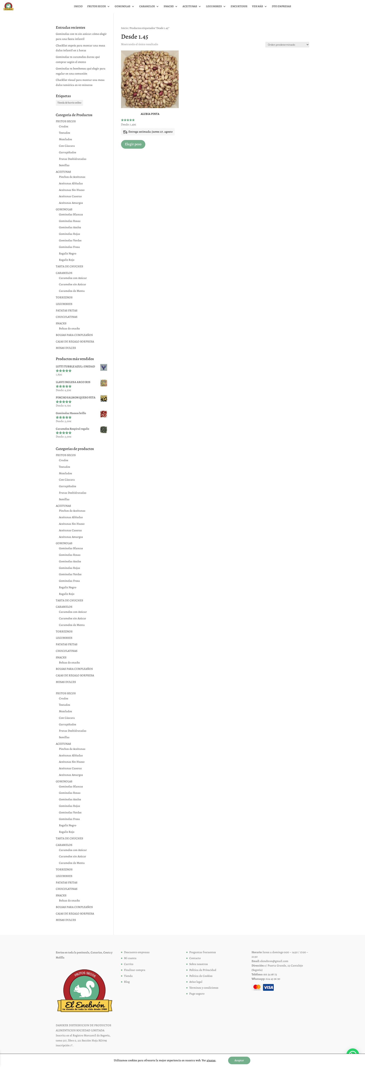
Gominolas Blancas (71, 214)
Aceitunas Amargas (71, 203)
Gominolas (122, 6)
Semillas (64, 165)
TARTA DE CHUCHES (69, 266)
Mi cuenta (130, 958)
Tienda (128, 976)
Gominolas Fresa (69, 247)
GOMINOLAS (64, 209)
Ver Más (257, 6)
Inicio (78, 6)
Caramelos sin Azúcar (72, 284)
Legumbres (214, 6)
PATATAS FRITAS (66, 311)
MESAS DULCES (66, 348)
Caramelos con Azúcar (73, 278)
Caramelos (147, 6)
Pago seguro (196, 994)
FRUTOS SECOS (66, 121)
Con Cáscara (67, 146)
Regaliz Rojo (66, 260)
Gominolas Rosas (69, 221)
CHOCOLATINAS (66, 317)
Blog (127, 982)
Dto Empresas (281, 6)
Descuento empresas (137, 952)
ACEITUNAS (63, 172)
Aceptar (239, 1060)
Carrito (128, 964)
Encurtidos (239, 6)
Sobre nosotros (198, 964)
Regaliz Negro (67, 253)
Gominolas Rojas (69, 234)
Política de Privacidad (202, 970)
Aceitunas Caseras (70, 196)
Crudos (63, 126)
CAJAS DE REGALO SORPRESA (75, 342)
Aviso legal (195, 982)
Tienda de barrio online (69, 102)
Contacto (195, 958)
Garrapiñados (67, 152)
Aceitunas (189, 6)
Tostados (64, 133)
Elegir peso (133, 144)
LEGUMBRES (64, 304)
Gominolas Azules (70, 227)
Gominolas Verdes (70, 240)
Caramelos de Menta (72, 291)
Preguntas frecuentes (202, 952)
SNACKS (61, 323)
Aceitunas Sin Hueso (71, 190)
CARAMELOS (64, 273)
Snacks (169, 6)
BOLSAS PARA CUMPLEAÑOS (74, 335)
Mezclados (65, 139)
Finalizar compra (134, 970)
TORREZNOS (64, 297)
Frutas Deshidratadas (72, 159)
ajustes (211, 1060)
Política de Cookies (200, 976)
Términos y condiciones (203, 988)
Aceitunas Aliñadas (71, 183)
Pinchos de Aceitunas (72, 177)
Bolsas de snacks (69, 328)
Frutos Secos (96, 6)
